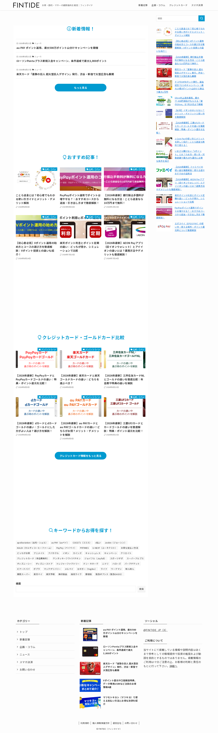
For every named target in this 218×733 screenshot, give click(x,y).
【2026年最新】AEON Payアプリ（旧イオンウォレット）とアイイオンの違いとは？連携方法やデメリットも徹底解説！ (180, 184)
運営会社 (117, 723)
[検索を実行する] (201, 18)
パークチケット (132, 563)
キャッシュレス (92, 553)
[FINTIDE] (26, 5)
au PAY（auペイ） (60, 542)
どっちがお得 (23, 553)
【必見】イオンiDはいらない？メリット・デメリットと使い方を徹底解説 (190, 113)
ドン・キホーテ (90, 563)
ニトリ (105, 563)
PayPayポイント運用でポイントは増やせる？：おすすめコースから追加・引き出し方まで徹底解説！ (180, 212)
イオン (66, 553)
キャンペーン (110, 553)
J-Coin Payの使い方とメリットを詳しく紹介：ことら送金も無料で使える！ (190, 142)
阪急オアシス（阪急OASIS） (109, 574)
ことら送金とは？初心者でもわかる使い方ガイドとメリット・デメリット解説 (190, 32)
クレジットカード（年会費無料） (33, 558)
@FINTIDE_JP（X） (155, 630)
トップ (23, 632)
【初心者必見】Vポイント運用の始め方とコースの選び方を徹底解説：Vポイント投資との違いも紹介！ (180, 45)
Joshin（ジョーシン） (115, 542)
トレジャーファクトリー (67, 563)
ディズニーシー (24, 563)
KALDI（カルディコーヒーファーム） (35, 547)
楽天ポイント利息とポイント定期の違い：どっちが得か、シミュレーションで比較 (190, 198)
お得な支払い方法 (129, 547)
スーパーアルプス (135, 558)
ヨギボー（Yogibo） (87, 568)
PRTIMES (84, 547)
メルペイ (69, 568)
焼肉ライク (76, 574)
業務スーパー (23, 574)
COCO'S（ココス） (82, 542)
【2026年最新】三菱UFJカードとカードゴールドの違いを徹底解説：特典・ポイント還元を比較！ (180, 127)
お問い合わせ (27, 669)
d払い (98, 542)
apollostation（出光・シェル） (32, 542)
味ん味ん (129, 568)
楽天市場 (50, 574)
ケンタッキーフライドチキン (67, 558)
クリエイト (126, 553)
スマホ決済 (26, 662)
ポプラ (37, 568)
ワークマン (116, 568)
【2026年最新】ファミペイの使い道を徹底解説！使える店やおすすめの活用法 (190, 170)
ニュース (25, 654)
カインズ (77, 553)
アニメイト (39, 553)
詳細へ (173, 666)
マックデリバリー (52, 568)
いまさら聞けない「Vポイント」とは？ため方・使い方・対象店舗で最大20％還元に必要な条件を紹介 (180, 156)
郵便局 (88, 574)
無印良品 (63, 574)
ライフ (104, 568)
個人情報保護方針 (100, 723)
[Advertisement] (80, 119)
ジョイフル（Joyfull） (95, 558)
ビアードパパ (23, 568)
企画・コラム (27, 647)
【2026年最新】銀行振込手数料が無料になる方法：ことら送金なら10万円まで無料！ (190, 60)
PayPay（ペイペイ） (66, 547)
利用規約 (85, 723)
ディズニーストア (44, 563)
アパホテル (53, 553)
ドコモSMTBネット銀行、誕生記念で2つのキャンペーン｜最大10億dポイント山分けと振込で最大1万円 (180, 86)
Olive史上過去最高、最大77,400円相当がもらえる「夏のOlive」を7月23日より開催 (189, 101)
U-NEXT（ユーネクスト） (105, 547)
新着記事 (25, 639)
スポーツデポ (116, 558)
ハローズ (116, 563)
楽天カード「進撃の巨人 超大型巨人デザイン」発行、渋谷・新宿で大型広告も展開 (190, 73)
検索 (18, 583)
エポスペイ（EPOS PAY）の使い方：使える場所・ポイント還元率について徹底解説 (190, 227)
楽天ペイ (38, 574)
